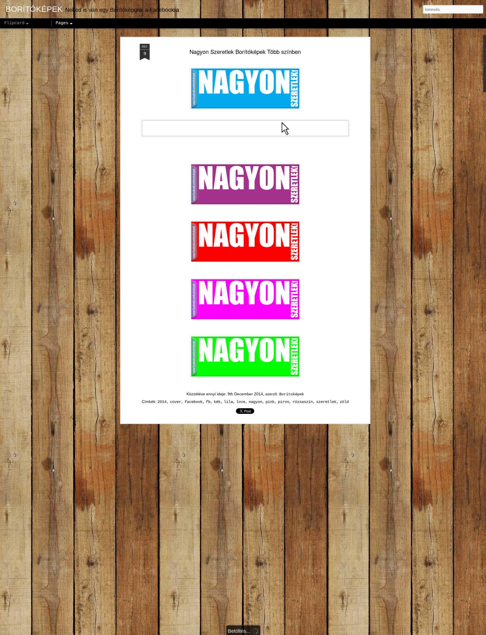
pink (270, 402)
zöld (344, 402)
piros (283, 402)
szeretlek (326, 402)
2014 (162, 402)
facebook (193, 402)
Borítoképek (291, 394)
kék (217, 402)
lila (228, 402)
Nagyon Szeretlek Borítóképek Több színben (245, 51)
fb (208, 402)
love (240, 402)
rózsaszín (302, 402)
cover (175, 402)
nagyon (255, 402)
